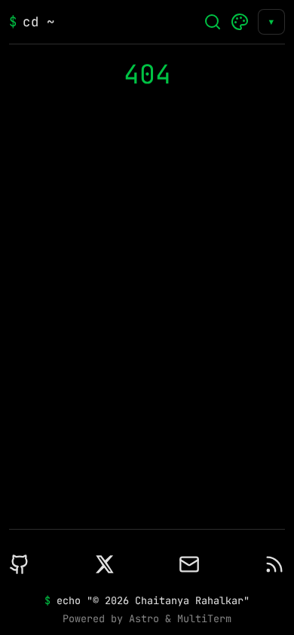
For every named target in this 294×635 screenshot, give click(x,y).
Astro (144, 618)
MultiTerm (204, 618)
